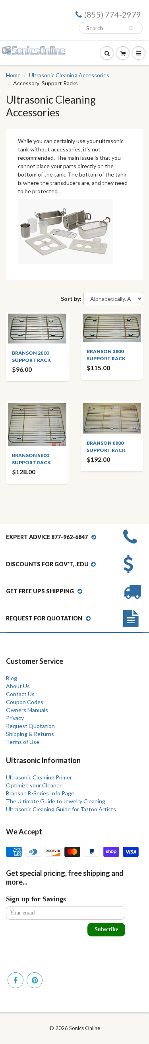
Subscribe (106, 929)
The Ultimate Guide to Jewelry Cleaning (55, 801)
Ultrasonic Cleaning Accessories (69, 75)
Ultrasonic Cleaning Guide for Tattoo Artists (61, 809)
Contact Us (20, 694)
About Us (18, 686)
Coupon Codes (24, 702)
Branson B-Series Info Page (40, 793)
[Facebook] (15, 980)
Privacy (15, 717)
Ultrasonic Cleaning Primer (39, 777)
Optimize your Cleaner (34, 785)
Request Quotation (30, 725)
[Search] (132, 28)
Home (13, 75)
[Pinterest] (35, 980)
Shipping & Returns (30, 733)
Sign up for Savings (36, 899)
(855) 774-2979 (112, 14)
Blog (11, 678)
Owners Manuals (27, 709)
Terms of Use (22, 741)
